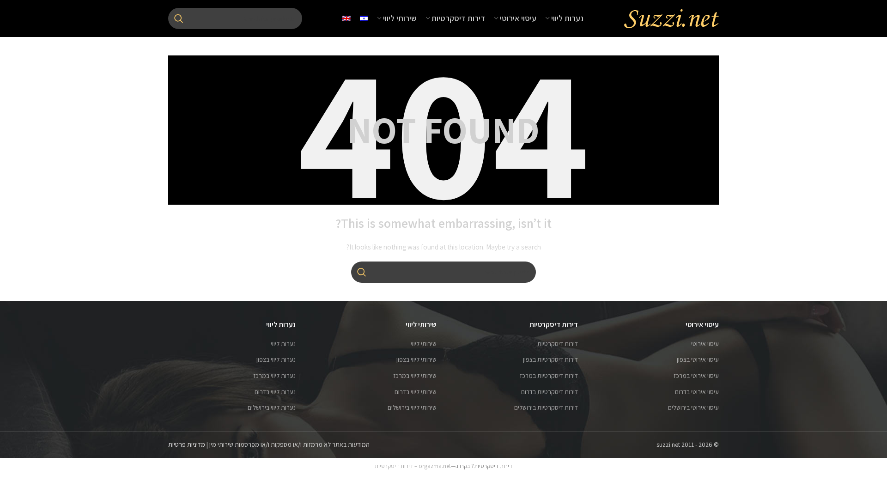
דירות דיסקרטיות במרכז (549, 375)
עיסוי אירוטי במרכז (696, 375)
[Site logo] (671, 18)
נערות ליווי (283, 344)
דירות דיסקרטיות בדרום (549, 392)
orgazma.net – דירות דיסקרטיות (413, 466)
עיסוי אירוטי (705, 344)
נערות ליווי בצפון (276, 359)
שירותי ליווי (424, 344)
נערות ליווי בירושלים (272, 407)
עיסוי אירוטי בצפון (698, 359)
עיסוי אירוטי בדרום (697, 392)
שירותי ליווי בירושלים (412, 407)
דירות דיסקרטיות (557, 344)
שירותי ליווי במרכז (415, 375)
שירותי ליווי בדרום (416, 392)
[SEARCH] (178, 18)
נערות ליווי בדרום (275, 392)
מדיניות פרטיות (186, 444)
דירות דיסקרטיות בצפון (550, 359)
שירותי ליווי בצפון (416, 359)
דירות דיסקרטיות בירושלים (546, 407)
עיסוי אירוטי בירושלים (693, 407)
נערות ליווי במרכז (274, 375)
